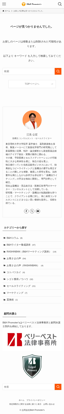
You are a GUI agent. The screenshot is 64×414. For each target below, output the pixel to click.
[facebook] (26, 211)
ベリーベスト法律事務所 (35, 322)
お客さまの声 (16, 258)
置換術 (12, 299)
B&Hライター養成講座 (21, 245)
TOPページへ (32, 84)
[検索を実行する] (58, 71)
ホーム (21, 400)
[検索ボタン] (60, 4)
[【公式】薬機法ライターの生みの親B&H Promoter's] (32, 4)
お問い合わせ (49, 404)
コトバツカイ (16, 272)
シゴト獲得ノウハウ (20, 279)
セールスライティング (21, 286)
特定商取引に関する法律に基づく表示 (25, 404)
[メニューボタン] (4, 4)
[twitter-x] (32, 211)
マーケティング (17, 293)
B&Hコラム (15, 238)
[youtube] (38, 211)
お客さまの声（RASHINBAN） (25, 265)
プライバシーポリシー (35, 400)
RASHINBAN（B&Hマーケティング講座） (31, 251)
